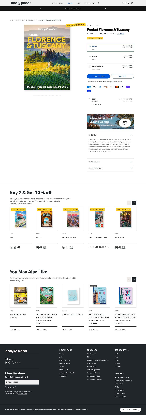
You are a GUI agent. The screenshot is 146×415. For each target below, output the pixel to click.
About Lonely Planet (122, 377)
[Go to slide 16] (59, 95)
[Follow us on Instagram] (9, 363)
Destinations (58, 3)
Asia (60, 357)
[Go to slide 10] (50, 95)
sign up (10, 388)
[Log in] (132, 3)
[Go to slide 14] (56, 95)
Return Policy (120, 390)
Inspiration (89, 3)
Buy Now (122, 76)
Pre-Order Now (125, 123)
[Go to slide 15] (57, 95)
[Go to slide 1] (36, 95)
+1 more (120, 34)
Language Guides (93, 373)
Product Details (95, 168)
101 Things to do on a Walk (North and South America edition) (46, 318)
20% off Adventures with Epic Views (26, 20)
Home (11, 20)
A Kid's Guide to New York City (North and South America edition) (125, 318)
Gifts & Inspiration (93, 370)
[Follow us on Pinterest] (20, 363)
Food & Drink (91, 366)
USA (116, 354)
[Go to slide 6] (45, 95)
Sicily (39, 238)
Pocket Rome (69, 238)
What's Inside (94, 162)
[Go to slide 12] (53, 95)
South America (64, 363)
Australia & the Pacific (67, 373)
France (117, 363)
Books (70, 3)
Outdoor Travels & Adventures (97, 360)
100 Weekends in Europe (18, 315)
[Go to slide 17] (60, 95)
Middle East (63, 370)
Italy (12, 238)
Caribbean (63, 376)
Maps (89, 357)
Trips (79, 3)
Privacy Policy (120, 393)
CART (127, 3)
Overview (92, 135)
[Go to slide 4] (42, 95)
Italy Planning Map (98, 238)
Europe (61, 354)
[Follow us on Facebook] (6, 363)
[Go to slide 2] (39, 95)
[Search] (98, 3)
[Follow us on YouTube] (16, 363)
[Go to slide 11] (52, 95)
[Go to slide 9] (49, 95)
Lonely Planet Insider (94, 379)
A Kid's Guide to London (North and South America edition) (99, 318)
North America (64, 360)
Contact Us (119, 384)
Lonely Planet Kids (93, 376)
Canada (118, 366)
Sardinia (119, 238)
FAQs (117, 387)
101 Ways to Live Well (72, 314)
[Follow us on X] (13, 363)
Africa (61, 366)
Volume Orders (120, 396)
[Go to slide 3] (41, 95)
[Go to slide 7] (46, 95)
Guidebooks (91, 354)
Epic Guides (91, 363)
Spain (117, 360)
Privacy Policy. (22, 393)
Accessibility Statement (123, 380)
